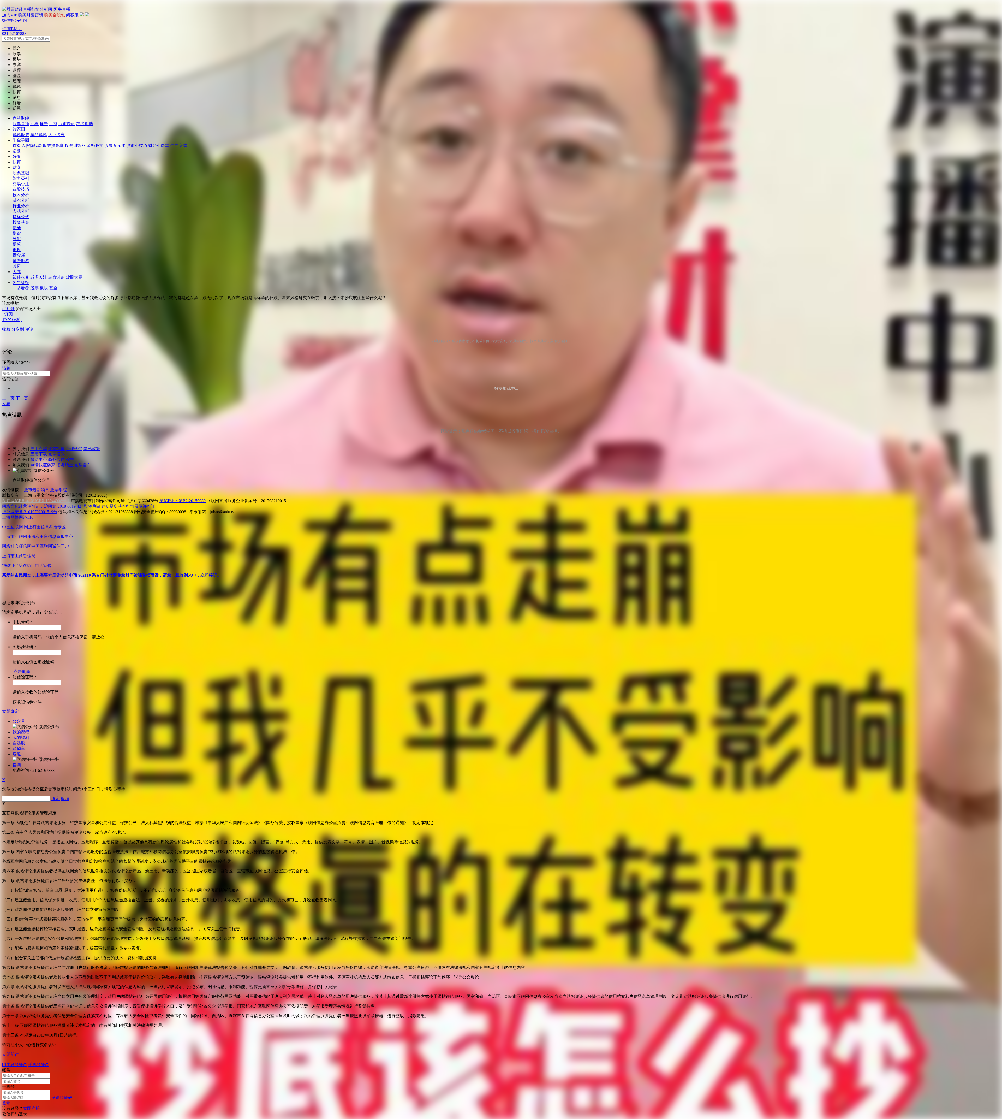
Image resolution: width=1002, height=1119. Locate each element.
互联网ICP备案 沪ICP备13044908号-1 (36, 501)
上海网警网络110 (17, 517)
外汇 (17, 238)
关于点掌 (38, 448)
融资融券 (21, 260)
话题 (17, 151)
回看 (34, 123)
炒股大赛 (74, 277)
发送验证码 (61, 1097)
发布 (6, 403)
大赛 (17, 271)
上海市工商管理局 (18, 556)
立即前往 (10, 1054)
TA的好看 (11, 319)
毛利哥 (8, 308)
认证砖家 (56, 134)
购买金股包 (54, 15)
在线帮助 (84, 123)
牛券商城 (178, 145)
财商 (17, 167)
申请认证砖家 (42, 465)
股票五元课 (114, 145)
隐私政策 (92, 448)
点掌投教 (56, 454)
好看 (17, 156)
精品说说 (38, 134)
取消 (65, 798)
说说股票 (21, 134)
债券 (17, 228)
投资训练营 (75, 145)
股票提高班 (53, 145)
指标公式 (21, 217)
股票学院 (58, 490)
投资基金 (21, 222)
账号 (6, 1070)
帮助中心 (38, 459)
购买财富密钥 (30, 15)
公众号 (19, 721)
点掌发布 (82, 465)
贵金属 (19, 255)
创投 (17, 249)
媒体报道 (56, 448)
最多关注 (38, 277)
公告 (70, 459)
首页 (17, 145)
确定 (55, 798)
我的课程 (21, 732)
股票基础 (21, 173)
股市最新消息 (36, 490)
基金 (53, 288)
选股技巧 (21, 189)
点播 (53, 123)
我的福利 (21, 737)
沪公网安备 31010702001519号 (29, 512)
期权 (17, 244)
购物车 (19, 748)
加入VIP (9, 15)
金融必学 (95, 145)
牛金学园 (21, 140)
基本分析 (21, 200)
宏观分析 (21, 211)
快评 (17, 162)
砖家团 (19, 129)
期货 (17, 233)
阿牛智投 (21, 282)
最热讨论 (56, 277)
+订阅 (7, 314)
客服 (17, 754)
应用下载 (38, 454)
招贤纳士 (64, 465)
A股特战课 (32, 145)
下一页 (22, 398)
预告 (44, 123)
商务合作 (56, 459)
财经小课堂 (158, 145)
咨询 (17, 765)
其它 (17, 266)
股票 (34, 288)
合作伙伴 (74, 448)
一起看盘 (21, 288)
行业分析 (21, 206)
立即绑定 (10, 711)
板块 (44, 288)
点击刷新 (22, 671)
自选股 (19, 743)
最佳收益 (21, 277)
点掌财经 (21, 118)
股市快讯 (66, 123)
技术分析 (21, 195)
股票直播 (21, 123)
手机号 (8, 1086)
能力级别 (21, 178)
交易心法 (21, 184)
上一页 (8, 398)
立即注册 (31, 1108)
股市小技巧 (136, 145)
